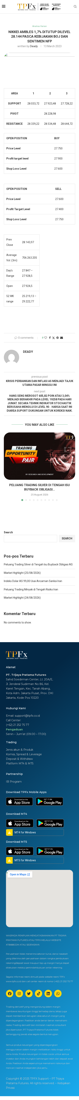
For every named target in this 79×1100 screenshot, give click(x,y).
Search (8, 532)
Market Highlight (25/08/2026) (22, 572)
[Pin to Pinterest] (57, 337)
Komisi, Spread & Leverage (24, 754)
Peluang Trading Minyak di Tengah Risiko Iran (31, 589)
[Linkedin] (48, 993)
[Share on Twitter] (53, 337)
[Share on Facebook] (50, 337)
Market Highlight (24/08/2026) (22, 597)
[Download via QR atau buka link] (19, 801)
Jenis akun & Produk (19, 749)
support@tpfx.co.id (27, 715)
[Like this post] (45, 337)
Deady (34, 46)
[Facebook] (9, 993)
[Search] (75, 6)
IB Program (14, 781)
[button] (7, 466)
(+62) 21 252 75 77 (17, 725)
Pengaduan (14, 729)
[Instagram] (19, 993)
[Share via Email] (61, 337)
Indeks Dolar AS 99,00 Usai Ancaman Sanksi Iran (33, 581)
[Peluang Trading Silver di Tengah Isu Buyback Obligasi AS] (39, 456)
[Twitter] (29, 993)
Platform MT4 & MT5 (19, 763)
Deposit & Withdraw (19, 759)
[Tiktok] (38, 993)
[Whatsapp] (58, 993)
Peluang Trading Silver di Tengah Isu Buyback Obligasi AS (38, 564)
